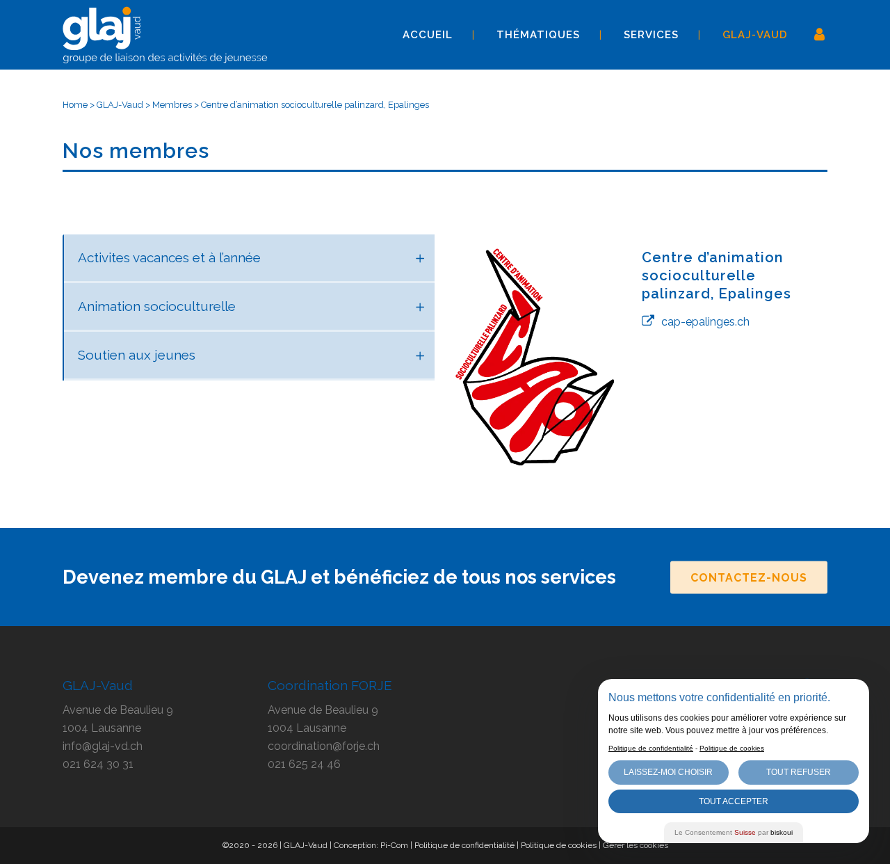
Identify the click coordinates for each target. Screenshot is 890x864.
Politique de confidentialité (464, 845)
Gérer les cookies (635, 845)
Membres (172, 104)
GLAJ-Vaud (120, 104)
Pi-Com (394, 845)
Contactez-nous (748, 577)
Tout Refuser (798, 772)
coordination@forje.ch (324, 746)
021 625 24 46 (304, 764)
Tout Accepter (733, 801)
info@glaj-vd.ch (103, 746)
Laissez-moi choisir (668, 772)
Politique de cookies (559, 845)
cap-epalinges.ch (705, 321)
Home (75, 104)
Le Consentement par (733, 832)
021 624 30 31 (98, 764)
